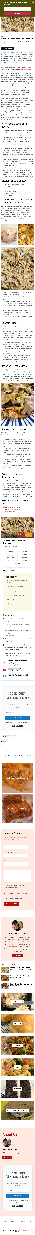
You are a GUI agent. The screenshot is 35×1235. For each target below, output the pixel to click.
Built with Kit (17, 726)
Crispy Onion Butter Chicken (12, 507)
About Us (7, 1157)
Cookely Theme (27, 1230)
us (12, 677)
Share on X (7, 755)
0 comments (13, 42)
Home (5, 1221)
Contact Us (25, 1221)
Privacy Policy (17, 1224)
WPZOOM (17, 1231)
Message (6, 869)
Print (30, 755)
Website (6, 860)
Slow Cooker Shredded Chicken (17, 38)
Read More (17, 956)
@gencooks (15, 671)
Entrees (3, 36)
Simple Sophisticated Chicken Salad (20, 69)
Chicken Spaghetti (9, 511)
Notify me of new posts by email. (13, 899)
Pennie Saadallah (24, 42)
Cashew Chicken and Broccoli (12, 509)
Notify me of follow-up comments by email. (16, 893)
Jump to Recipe (8, 48)
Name (5, 844)
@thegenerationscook (16, 663)
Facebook (15, 755)
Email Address (8, 852)
